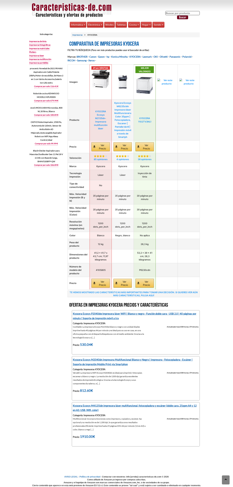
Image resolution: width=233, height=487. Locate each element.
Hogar (145, 24)
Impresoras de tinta (37, 41)
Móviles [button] (109, 24)
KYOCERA (135, 56)
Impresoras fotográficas (39, 45)
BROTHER (82, 56)
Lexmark (147, 56)
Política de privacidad (89, 477)
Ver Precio (102, 147)
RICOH (71, 60)
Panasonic (175, 56)
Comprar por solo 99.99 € (46, 143)
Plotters (32, 52)
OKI (156, 56)
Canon (92, 56)
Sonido (158, 24)
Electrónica (94, 24)
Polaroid (187, 56)
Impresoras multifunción (40, 59)
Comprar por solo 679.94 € (46, 100)
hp (108, 56)
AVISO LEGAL (71, 477)
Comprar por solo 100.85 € (46, 115)
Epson (101, 56)
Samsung (81, 60)
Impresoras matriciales (39, 48)
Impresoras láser (36, 55)
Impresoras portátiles (38, 62)
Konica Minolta (119, 56)
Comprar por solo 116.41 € (46, 86)
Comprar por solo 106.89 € (46, 165)
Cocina (133, 24)
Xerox (91, 60)
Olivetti (164, 56)
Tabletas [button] (121, 24)
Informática (77, 24)
